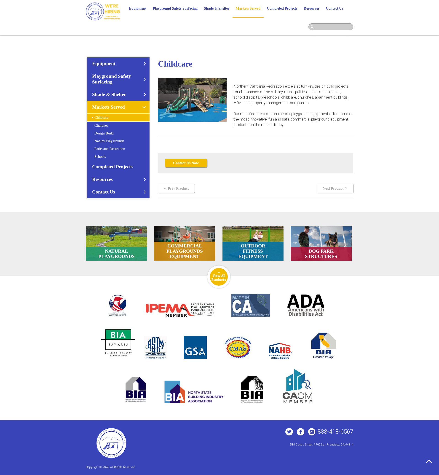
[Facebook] (300, 431)
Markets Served (248, 8)
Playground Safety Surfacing (175, 8)
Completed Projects (282, 8)
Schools (100, 156)
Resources (311, 8)
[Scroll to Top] (429, 461)
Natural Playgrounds (109, 141)
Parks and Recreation (109, 149)
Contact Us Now (186, 163)
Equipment (137, 8)
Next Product (333, 188)
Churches (101, 125)
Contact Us (334, 8)
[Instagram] (311, 431)
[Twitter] (289, 431)
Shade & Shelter (216, 8)
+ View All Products (218, 276)
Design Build (104, 133)
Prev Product (178, 188)
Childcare (101, 117)
